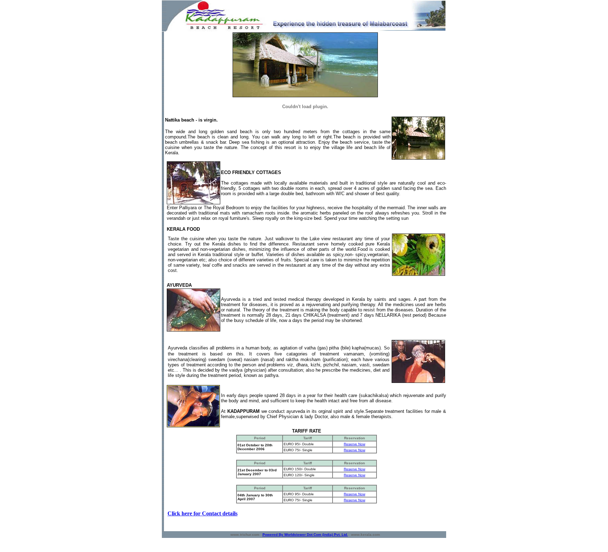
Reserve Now (354, 444)
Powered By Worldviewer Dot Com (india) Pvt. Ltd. (305, 535)
